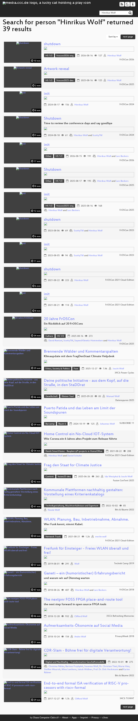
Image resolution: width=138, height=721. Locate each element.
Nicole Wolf (54, 510)
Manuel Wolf (112, 396)
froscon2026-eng (64, 56)
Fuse (76, 369)
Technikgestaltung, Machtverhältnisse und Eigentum (71, 506)
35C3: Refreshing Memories (120, 616)
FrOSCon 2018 (126, 590)
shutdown (52, 44)
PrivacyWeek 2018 (124, 636)
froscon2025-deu (64, 80)
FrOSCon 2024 (126, 104)
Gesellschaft (51, 396)
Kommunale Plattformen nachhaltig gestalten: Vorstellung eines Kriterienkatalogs (83, 492)
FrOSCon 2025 (126, 84)
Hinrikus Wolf (114, 56)
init (47, 94)
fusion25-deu (64, 476)
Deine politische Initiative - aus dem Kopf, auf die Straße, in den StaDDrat (86, 383)
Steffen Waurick (52, 669)
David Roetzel (55, 340)
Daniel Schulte (74, 456)
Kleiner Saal (68, 396)
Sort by (112, 37)
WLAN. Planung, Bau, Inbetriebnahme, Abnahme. (86, 520)
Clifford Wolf (80, 616)
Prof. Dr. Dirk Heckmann (105, 669)
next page (128, 37)
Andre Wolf (80, 637)
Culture (49, 336)
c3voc (105, 718)
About (65, 718)
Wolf (76, 564)
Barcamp (49, 424)
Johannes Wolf (107, 424)
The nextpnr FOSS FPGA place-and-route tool (83, 600)
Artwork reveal (56, 69)
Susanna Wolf (91, 666)
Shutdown (52, 119)
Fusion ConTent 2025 (123, 480)
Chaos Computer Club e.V (46, 718)
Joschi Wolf (118, 369)
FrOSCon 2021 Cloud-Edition (119, 280)
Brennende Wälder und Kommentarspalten (81, 352)
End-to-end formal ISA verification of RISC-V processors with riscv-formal (86, 685)
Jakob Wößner (85, 669)
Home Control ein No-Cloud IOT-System (79, 434)
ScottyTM (97, 135)
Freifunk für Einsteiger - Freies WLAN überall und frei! (86, 551)
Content (49, 476)
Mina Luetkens (69, 669)
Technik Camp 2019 (124, 563)
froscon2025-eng (64, 206)
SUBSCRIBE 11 (126, 423)
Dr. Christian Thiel (108, 666)
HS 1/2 (48, 56)
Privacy (95, 718)
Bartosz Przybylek (74, 666)
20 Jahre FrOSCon (59, 319)
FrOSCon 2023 (126, 230)
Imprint (84, 718)
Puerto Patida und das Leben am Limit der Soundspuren (79, 410)
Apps (74, 718)
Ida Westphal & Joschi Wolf (118, 476)
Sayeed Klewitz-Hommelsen (88, 340)
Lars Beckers (122, 156)
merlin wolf (100, 537)
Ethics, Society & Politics (57, 369)
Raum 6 (62, 424)
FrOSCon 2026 (126, 59)
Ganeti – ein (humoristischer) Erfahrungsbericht (84, 573)
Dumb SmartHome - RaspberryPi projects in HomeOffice (73, 451)
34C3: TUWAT (127, 698)
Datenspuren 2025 (124, 400)
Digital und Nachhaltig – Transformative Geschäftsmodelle (74, 662)
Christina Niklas (56, 666)
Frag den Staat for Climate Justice (73, 465)
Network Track (53, 537)
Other (48, 156)
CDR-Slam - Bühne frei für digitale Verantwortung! (87, 651)
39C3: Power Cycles (124, 373)
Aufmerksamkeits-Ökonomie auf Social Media (83, 626)
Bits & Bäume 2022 (124, 510)
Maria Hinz (124, 666)
